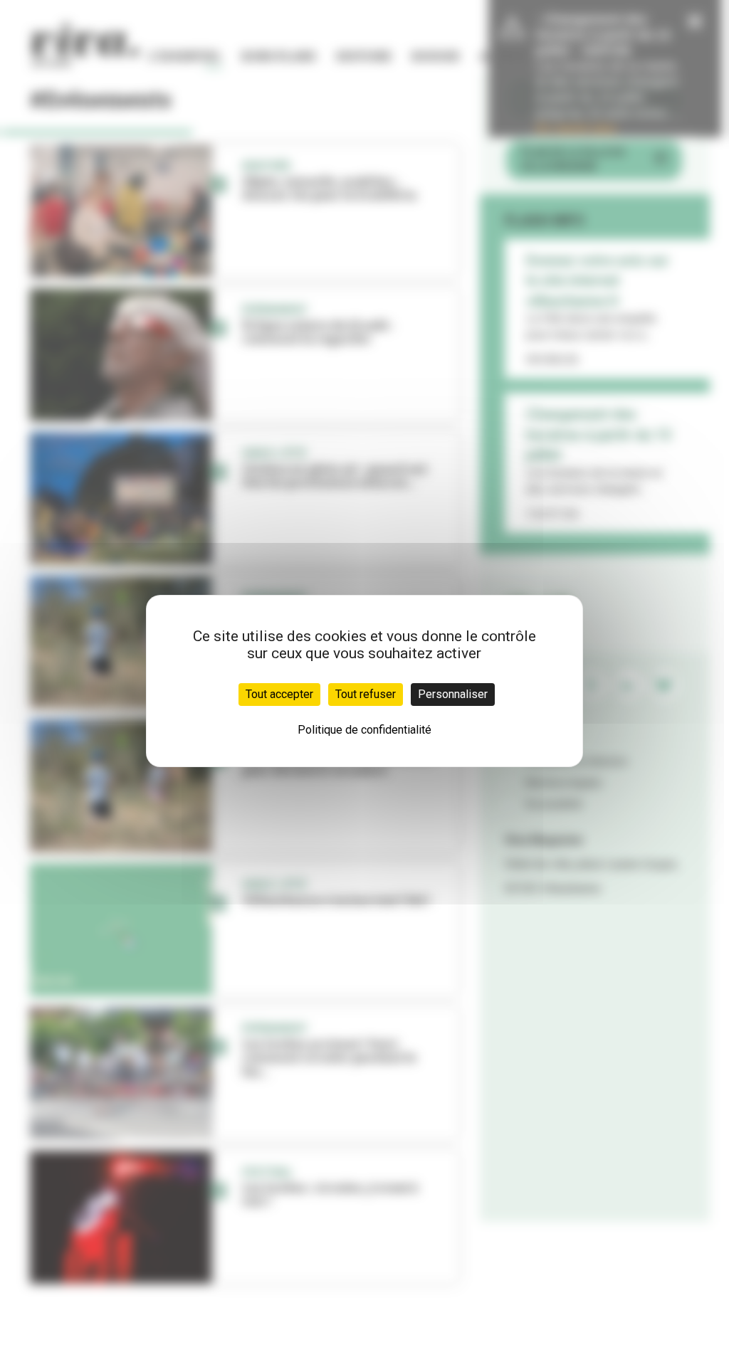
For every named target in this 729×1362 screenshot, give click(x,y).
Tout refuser (365, 694)
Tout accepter (279, 694)
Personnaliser (453, 694)
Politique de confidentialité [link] (364, 730)
